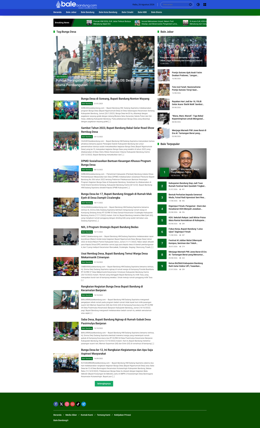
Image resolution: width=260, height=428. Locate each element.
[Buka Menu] (205, 4)
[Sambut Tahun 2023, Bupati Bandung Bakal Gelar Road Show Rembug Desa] (66, 141)
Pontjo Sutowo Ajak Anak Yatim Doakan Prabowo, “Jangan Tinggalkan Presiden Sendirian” (187, 74)
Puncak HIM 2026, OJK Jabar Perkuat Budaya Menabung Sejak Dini (96, 22)
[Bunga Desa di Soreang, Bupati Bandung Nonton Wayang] (66, 109)
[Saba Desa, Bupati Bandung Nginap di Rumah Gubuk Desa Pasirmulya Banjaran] (66, 331)
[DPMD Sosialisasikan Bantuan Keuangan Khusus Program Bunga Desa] (66, 174)
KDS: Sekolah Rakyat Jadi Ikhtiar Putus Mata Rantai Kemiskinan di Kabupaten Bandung (187, 219)
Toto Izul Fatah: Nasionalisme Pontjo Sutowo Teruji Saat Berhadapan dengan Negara (186, 88)
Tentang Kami (103, 415)
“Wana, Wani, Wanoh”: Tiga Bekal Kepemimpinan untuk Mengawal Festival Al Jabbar (187, 117)
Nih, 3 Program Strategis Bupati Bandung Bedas (109, 227)
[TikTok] (78, 404)
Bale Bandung (62, 77)
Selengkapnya (104, 383)
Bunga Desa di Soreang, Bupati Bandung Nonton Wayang (115, 98)
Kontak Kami (87, 415)
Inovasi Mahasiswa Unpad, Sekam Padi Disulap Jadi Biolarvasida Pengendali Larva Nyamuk (143, 22)
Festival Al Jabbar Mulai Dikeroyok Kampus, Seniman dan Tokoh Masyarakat (185, 242)
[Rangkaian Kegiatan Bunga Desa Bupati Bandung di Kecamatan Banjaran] (66, 299)
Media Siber (71, 415)
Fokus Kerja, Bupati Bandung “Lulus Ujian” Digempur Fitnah (186, 230)
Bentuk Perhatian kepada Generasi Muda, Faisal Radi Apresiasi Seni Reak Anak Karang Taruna (187, 196)
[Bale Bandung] (76, 4)
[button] (190, 4)
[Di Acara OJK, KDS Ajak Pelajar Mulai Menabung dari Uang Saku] (169, 22)
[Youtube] (72, 404)
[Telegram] (83, 404)
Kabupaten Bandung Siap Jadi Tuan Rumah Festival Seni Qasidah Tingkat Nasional (186, 185)
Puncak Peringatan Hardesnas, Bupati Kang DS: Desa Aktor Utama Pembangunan (99, 83)
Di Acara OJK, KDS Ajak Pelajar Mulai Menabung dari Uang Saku (188, 22)
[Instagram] (67, 404)
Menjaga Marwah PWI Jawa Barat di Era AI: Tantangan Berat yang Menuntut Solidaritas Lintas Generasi (189, 132)
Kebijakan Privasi (122, 415)
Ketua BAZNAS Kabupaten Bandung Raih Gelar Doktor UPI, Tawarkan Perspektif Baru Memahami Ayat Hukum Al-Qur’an (186, 265)
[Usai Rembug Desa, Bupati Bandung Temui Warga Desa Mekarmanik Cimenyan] (66, 266)
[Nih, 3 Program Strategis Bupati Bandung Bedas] (66, 236)
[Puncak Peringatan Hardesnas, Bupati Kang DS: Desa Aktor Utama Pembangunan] (104, 65)
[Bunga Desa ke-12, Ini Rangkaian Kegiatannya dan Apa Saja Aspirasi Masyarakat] (66, 362)
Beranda (57, 415)
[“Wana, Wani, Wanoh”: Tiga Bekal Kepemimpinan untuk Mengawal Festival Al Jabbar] (164, 119)
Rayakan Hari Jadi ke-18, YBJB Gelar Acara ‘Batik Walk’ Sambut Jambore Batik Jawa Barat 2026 (187, 103)
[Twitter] (61, 404)
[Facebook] (55, 404)
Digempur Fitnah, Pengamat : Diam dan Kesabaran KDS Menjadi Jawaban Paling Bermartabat (187, 208)
